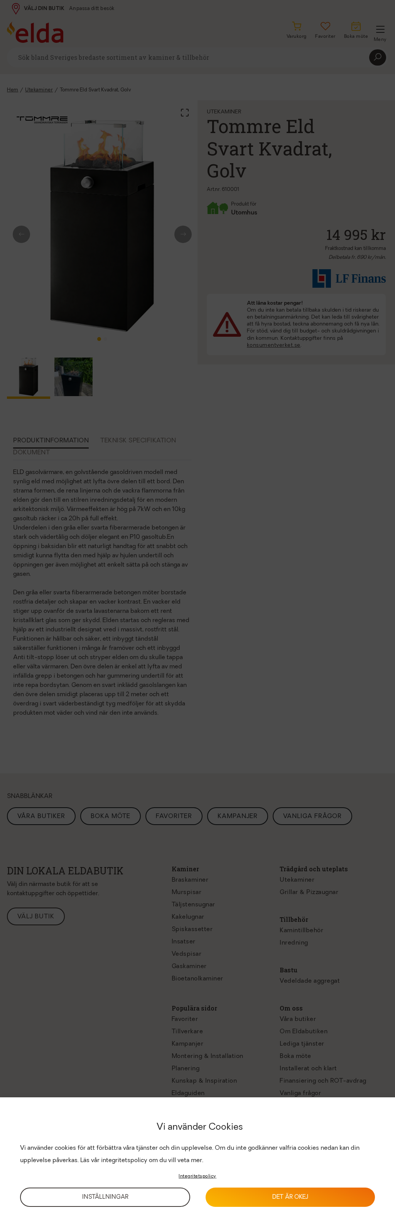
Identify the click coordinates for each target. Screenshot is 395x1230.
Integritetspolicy (197, 1176)
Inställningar (105, 1197)
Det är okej (290, 1197)
